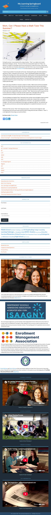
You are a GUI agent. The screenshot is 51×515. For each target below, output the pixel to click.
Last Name (3, 208)
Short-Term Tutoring (6, 183)
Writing (26, 230)
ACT (2, 146)
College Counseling (39, 230)
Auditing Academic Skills (7, 192)
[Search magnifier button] (47, 12)
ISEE (2, 159)
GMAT (2, 155)
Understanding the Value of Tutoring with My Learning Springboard (17, 189)
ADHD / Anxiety (30, 232)
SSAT (2, 172)
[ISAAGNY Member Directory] (25, 310)
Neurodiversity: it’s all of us (7, 181)
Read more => (18, 297)
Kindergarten (45, 234)
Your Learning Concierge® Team (8, 185)
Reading (31, 230)
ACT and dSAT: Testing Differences (9, 148)
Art (14, 232)
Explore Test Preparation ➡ (25, 508)
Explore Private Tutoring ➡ (25, 474)
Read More (16, 371)
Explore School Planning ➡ (25, 441)
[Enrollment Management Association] (25, 337)
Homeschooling (38, 232)
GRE (2, 157)
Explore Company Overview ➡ (25, 407)
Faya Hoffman (12, 368)
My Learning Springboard (29, 3)
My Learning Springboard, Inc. (25, 513)
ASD (22, 229)
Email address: (4, 213)
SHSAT (2, 170)
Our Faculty (4, 251)
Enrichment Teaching (15, 229)
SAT (2, 166)
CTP (2, 152)
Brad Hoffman (4, 368)
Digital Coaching (26, 236)
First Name (3, 202)
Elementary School (13, 234)
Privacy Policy (4, 249)
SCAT (2, 168)
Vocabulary (18, 232)
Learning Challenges (7, 232)
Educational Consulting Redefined (9, 187)
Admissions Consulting (9, 236)
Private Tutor (14, 115)
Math (47, 122)
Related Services (5, 245)
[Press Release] (25, 361)
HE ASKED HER (20, 68)
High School (19, 236)
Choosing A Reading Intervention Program (11, 194)
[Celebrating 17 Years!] (25, 276)
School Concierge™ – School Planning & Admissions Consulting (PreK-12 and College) (21, 137)
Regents (3, 163)
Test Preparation (29, 234)
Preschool (23, 234)
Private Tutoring (37, 234)
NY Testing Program (6, 161)
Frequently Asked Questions (7, 247)
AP (1, 150)
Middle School (5, 230)
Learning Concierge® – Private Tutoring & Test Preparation (15, 135)
